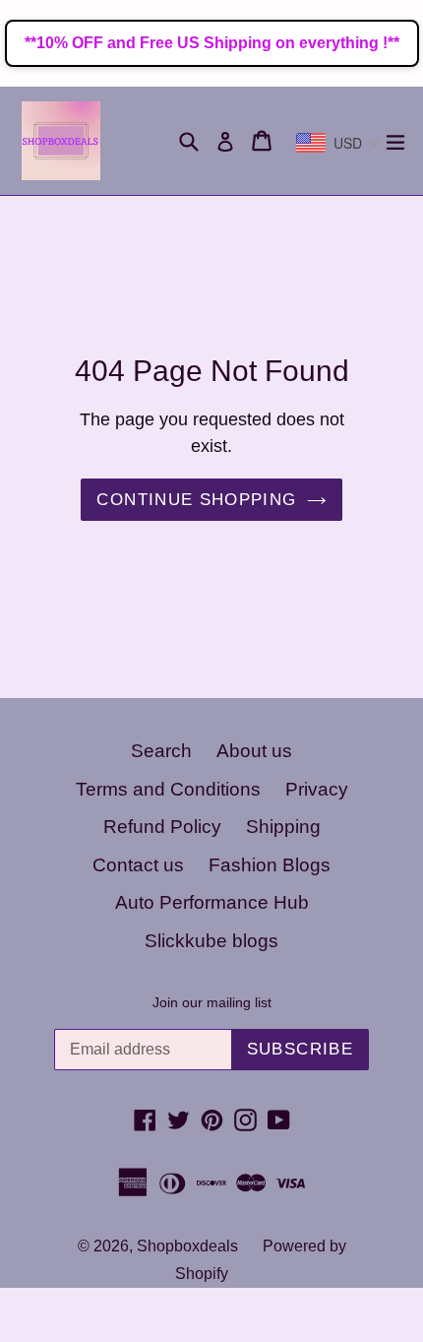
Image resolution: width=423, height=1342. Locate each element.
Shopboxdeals (187, 1246)
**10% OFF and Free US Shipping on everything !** (212, 42)
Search (161, 750)
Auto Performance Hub (212, 902)
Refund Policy (162, 826)
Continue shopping (196, 499)
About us (254, 750)
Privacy (316, 789)
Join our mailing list (212, 1002)
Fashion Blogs (270, 865)
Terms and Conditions (168, 789)
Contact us (138, 865)
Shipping (283, 826)
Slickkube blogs (211, 940)
